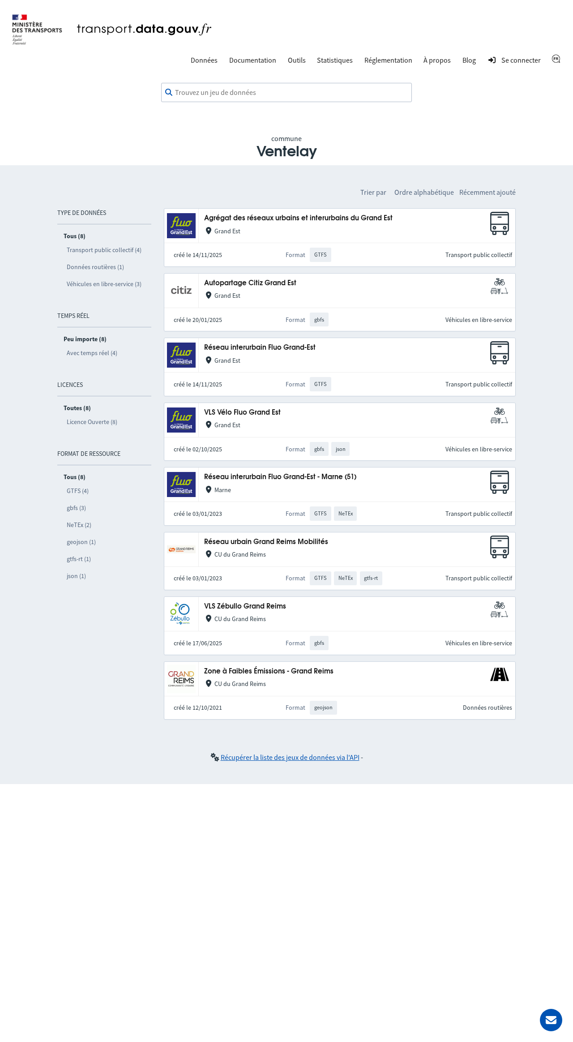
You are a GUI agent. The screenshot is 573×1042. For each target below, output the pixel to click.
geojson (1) (81, 542)
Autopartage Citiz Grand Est (250, 283)
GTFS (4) (78, 491)
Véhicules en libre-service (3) (104, 284)
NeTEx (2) (79, 525)
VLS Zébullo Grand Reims (245, 606)
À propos (437, 60)
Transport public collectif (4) (104, 250)
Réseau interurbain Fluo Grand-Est (260, 347)
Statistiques (335, 60)
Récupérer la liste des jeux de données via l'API (290, 757)
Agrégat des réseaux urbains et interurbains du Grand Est (298, 218)
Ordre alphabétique (424, 192)
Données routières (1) (95, 267)
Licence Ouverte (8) (92, 422)
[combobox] (286, 93)
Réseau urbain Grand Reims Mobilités (266, 542)
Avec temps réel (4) (92, 353)
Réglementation (388, 60)
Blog (469, 60)
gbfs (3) (76, 508)
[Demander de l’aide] (551, 1020)
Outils (297, 60)
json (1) (76, 576)
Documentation (252, 60)
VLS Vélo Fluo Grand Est (242, 412)
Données (204, 60)
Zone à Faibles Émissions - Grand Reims (269, 671)
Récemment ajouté (487, 192)
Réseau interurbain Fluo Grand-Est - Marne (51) (280, 477)
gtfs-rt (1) (79, 559)
